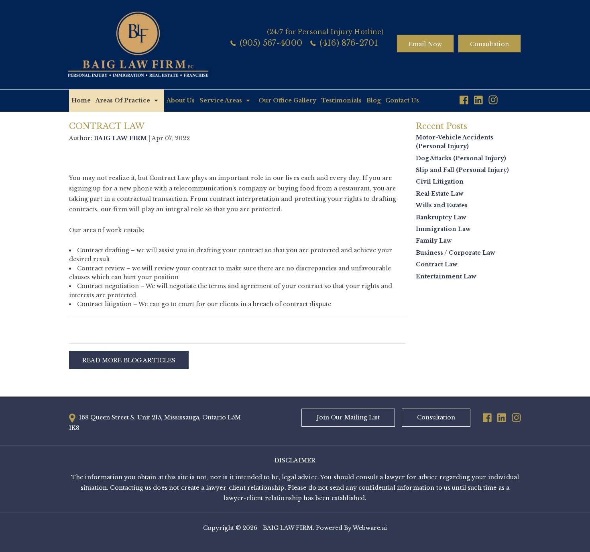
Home (81, 100)
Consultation (489, 44)
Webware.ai (370, 528)
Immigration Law (443, 229)
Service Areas (220, 100)
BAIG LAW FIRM (288, 528)
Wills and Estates (442, 205)
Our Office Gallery (287, 100)
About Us (181, 100)
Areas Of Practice (123, 100)
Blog (373, 100)
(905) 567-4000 (271, 43)
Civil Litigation (440, 181)
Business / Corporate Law (455, 252)
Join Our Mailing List (348, 417)
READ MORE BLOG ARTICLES (128, 360)
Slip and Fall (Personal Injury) (462, 170)
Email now (425, 44)
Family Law (434, 240)
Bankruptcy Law (441, 217)
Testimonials (341, 100)
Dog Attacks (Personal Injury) (461, 158)
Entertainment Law (446, 276)
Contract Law (436, 264)
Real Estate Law (439, 193)
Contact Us (402, 100)
